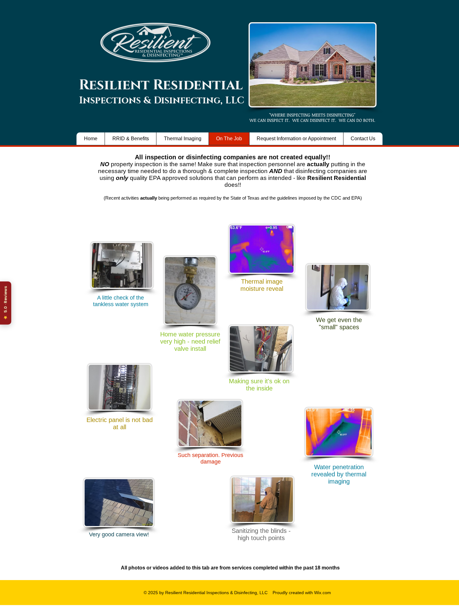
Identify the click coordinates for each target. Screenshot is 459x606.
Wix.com (322, 592)
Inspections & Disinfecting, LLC (161, 100)
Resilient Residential (161, 85)
